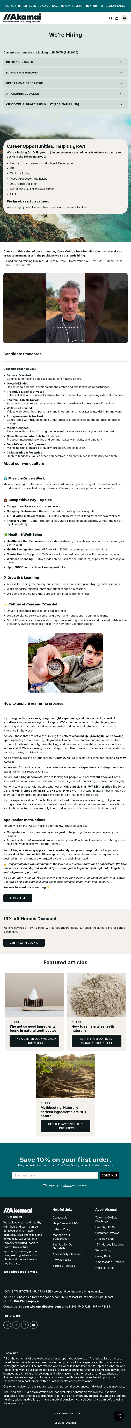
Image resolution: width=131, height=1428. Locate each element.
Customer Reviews (107, 1233)
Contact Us (60, 1217)
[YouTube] (34, 1325)
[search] (110, 18)
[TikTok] (25, 1325)
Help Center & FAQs (66, 1223)
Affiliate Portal (104, 1267)
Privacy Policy (62, 1260)
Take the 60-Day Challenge (106, 1219)
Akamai (71, 1422)
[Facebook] (7, 1325)
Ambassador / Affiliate (109, 1262)
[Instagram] (16, 1325)
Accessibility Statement (67, 1254)
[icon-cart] (116, 18)
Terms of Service (64, 1265)
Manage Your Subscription (61, 1236)
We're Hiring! (103, 1250)
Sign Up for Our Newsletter (63, 1246)
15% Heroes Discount (109, 1244)
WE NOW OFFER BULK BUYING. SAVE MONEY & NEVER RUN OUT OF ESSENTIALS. (65, 6)
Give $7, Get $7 (105, 1227)
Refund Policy (62, 1229)
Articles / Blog (104, 1238)
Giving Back (103, 1256)
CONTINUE (109, 1175)
